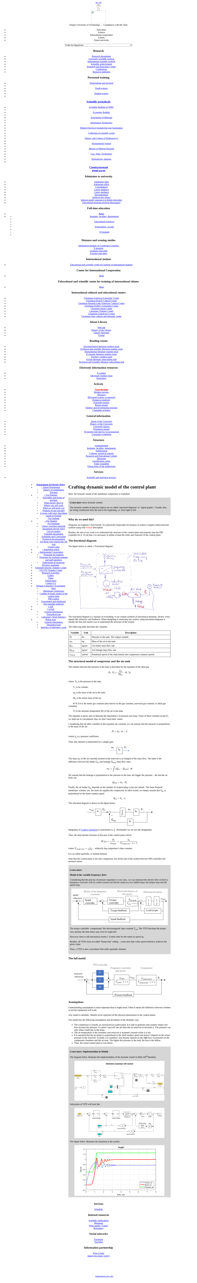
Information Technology (101, 123)
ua (97, 2)
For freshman (54, 523)
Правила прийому (101, 400)
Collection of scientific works (101, 133)
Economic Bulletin (101, 112)
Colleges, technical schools (101, 453)
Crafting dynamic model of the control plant (53, 594)
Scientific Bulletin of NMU (101, 107)
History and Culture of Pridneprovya (101, 138)
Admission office (101, 184)
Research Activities (50, 573)
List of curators (53, 531)
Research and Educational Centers (101, 456)
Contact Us (51, 583)
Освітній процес (101, 402)
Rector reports (101, 405)
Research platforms (101, 72)
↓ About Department (50, 487)
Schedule (98, 1209)
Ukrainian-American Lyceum (101, 313)
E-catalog (101, 373)
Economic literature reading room (101, 354)
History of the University (101, 424)
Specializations (101, 195)
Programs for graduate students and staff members (54, 558)
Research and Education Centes (101, 66)
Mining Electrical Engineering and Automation (101, 128)
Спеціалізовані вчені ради (98, 169)
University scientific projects (101, 59)
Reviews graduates (50, 565)
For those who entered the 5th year (53, 543)
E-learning (98, 248)
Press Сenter (98, 1253)
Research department (101, 56)
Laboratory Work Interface (54, 617)
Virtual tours (50, 580)
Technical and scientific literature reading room (101, 349)
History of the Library (101, 330)
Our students (53, 518)
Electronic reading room (101, 375)
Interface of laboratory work (53, 627)
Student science (101, 93)
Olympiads (104, 232)
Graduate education (98, 251)
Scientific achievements (101, 64)
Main (101, 276)
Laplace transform (89, 830)
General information (53, 612)
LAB (50, 606)
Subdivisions (101, 451)
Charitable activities (101, 410)
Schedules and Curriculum (54, 536)
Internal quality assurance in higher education (101, 200)
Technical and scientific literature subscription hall (101, 362)
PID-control (53, 599)
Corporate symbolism (101, 434)
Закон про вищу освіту (98, 1256)
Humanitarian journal (101, 143)
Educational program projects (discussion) (101, 202)
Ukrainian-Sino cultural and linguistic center (101, 316)
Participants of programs (54, 562)
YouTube (98, 1242)
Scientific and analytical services (101, 477)
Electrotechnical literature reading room (101, 346)
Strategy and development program (101, 407)
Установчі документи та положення (101, 432)
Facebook (98, 1239)
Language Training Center (101, 311)
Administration (101, 445)
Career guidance (101, 189)
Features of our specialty (54, 510)
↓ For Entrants (50, 495)
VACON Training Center (50, 570)
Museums (101, 458)
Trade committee (101, 464)
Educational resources (104, 221)
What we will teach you (53, 508)
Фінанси (101, 395)
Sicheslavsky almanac (101, 159)
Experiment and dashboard (53, 601)
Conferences (101, 69)
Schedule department (53, 534)
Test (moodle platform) (53, 604)
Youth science (101, 88)
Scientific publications (99, 1220)
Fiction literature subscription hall (101, 359)
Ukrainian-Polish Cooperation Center (101, 306)
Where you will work (53, 505)
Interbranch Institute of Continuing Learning (98, 245)
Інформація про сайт (104, 1276)
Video (51, 578)
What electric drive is (53, 503)
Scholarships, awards (104, 227)
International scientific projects (101, 61)
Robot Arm (51, 619)
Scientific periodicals (98, 101)
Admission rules (101, 182)
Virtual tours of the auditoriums (101, 466)
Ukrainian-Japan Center (101, 308)
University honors (101, 426)
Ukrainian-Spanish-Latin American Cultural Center (101, 303)
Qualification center (101, 461)
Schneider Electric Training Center (50, 567)
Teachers (54, 492)
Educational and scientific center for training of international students (101, 264)
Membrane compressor (53, 591)
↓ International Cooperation (50, 552)
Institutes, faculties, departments (104, 216)
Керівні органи (101, 392)
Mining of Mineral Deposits (101, 148)
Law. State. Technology (101, 154)
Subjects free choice (101, 197)
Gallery (50, 575)
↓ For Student (51, 521)
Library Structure (101, 333)
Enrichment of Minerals (101, 117)
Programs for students (53, 555)
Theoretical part (53, 614)
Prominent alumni (101, 429)
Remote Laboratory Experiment (50, 586)
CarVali (50, 609)
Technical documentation (53, 539)
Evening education (98, 253)
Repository (101, 378)
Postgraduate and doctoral (101, 83)
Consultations (101, 187)
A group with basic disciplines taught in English (53, 514)
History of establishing (53, 490)
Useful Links (54, 547)
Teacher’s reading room (101, 357)
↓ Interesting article (50, 549)
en (100, 2)
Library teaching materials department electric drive (53, 527)
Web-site (101, 327)
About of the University (101, 421)
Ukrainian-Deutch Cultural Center (101, 301)
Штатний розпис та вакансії (101, 397)
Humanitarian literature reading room (101, 351)
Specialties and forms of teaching (53, 498)
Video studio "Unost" (98, 1225)
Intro (53, 588)
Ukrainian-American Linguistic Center (101, 298)
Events (101, 335)
